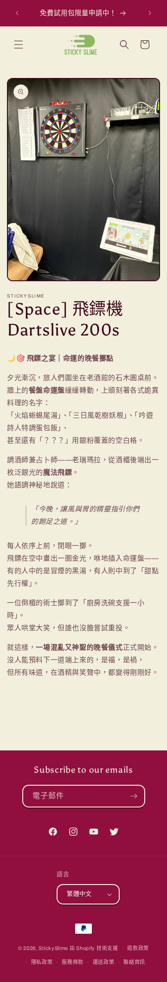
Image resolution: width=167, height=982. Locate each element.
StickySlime (53, 948)
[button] (18, 44)
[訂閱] (134, 796)
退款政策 (138, 948)
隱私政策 (42, 962)
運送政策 (104, 962)
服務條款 (73, 962)
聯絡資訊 (134, 962)
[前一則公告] (17, 13)
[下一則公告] (150, 13)
